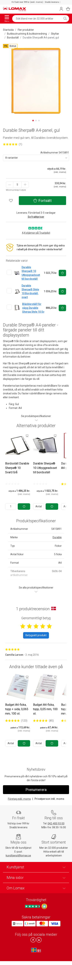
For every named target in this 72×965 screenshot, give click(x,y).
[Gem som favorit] (27, 436)
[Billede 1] (33, 120)
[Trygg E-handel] (44, 906)
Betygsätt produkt (36, 635)
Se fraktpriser (36, 216)
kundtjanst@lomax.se (18, 855)
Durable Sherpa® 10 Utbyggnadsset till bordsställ (45, 468)
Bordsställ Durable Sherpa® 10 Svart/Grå (17, 468)
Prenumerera (36, 789)
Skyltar (55, 33)
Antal (38, 506)
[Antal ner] (9, 184)
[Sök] (65, 18)
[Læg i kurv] (24, 506)
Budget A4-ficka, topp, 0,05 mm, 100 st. (45, 709)
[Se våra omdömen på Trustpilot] (33, 906)
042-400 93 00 (56, 823)
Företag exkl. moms (19, 798)
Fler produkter (26, 29)
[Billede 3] (39, 120)
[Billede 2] (36, 120)
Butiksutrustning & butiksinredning (27, 33)
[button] (10, 46)
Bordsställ (13, 37)
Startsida (8, 29)
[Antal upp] (25, 184)
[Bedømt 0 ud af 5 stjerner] (12, 483)
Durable (57, 537)
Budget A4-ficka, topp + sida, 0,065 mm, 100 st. (16, 709)
